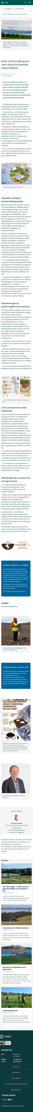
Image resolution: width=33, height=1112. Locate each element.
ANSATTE (16, 1067)
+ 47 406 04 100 (17, 1059)
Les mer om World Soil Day (9, 606)
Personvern (16, 1090)
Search (25, 2)
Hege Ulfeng (8, 75)
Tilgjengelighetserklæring (16, 1084)
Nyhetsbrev (16, 1078)
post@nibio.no (17, 1061)
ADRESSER (16, 1072)
